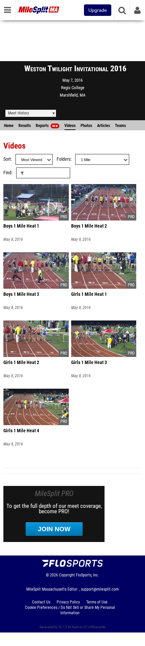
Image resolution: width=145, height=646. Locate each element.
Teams (120, 125)
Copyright (67, 575)
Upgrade (97, 10)
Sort (7, 159)
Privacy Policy (68, 602)
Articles (103, 125)
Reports (47, 125)
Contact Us (41, 602)
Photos (86, 125)
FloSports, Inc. (87, 575)
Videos (70, 125)
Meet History (18, 113)
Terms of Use (97, 602)
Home (8, 125)
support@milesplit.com (100, 589)
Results (25, 125)
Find (7, 173)
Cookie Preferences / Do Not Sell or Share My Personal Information (70, 610)
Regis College (72, 87)
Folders (63, 159)
